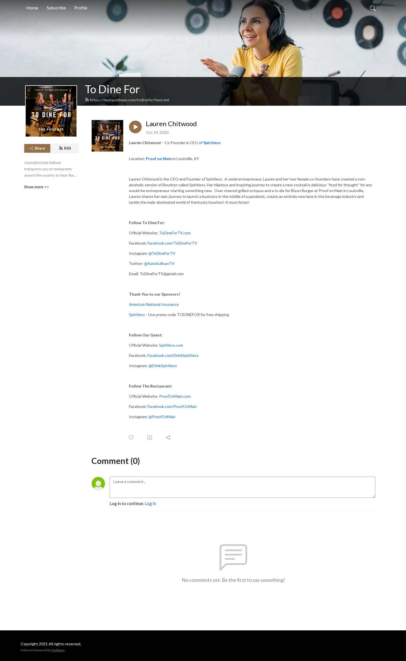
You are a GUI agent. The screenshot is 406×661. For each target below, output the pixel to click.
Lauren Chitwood (171, 124)
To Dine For (112, 89)
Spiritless (212, 142)
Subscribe (56, 7)
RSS (67, 148)
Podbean (58, 650)
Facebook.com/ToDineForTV (172, 243)
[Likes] (131, 437)
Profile (80, 7)
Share (40, 148)
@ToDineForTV (162, 253)
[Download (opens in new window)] (150, 437)
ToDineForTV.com (175, 232)
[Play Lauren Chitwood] (135, 127)
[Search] (373, 7)
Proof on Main (159, 158)
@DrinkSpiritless (163, 365)
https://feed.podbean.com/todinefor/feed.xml (129, 99)
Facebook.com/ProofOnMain (172, 406)
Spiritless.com (171, 345)
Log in (150, 503)
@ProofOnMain (162, 416)
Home (32, 7)
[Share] (168, 437)
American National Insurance (154, 304)
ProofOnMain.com (175, 396)
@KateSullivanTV (159, 263)
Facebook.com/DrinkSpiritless (173, 355)
